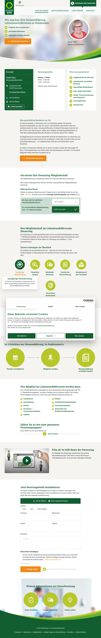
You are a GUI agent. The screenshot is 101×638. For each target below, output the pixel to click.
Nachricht (23, 534)
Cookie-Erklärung (80, 632)
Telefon (54, 523)
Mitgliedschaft (37, 632)
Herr (31, 509)
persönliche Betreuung (17, 31)
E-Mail (23, 523)
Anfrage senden (32, 569)
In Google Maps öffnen (17, 92)
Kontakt (90, 10)
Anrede (22, 506)
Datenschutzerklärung (46, 325)
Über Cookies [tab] (80, 306)
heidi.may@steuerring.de (59, 501)
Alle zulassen (79, 336)
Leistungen (77, 10)
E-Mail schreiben (16, 107)
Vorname (23, 513)
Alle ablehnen (21, 336)
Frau (24, 509)
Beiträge (28, 194)
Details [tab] (50, 306)
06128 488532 (14, 98)
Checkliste (70, 632)
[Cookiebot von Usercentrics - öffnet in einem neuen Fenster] (84, 300)
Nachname (56, 513)
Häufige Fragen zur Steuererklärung (54, 632)
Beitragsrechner (60, 10)
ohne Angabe (42, 509)
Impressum (26, 327)
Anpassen (49, 336)
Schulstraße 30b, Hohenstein (85, 3)
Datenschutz (27, 632)
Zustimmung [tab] (21, 306)
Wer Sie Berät (41, 10)
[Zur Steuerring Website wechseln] (9, 7)
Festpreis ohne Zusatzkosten (19, 27)
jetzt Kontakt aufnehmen (19, 41)
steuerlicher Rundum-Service (19, 35)
